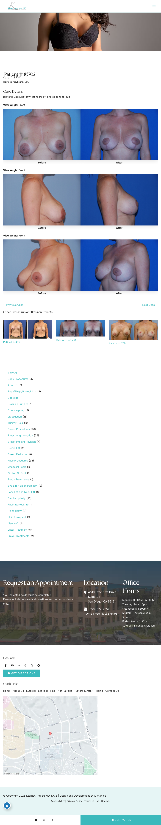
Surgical (31, 690)
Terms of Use (91, 801)
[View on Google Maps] (50, 735)
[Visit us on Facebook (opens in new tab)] (5, 665)
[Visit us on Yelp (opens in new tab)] (25, 665)
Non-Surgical (65, 690)
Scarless (43, 690)
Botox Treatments (18, 479)
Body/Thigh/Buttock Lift (22, 391)
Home (6, 690)
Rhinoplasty (15, 510)
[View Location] (86, 592)
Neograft (13, 523)
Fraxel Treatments (18, 535)
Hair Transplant (17, 517)
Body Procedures (18, 378)
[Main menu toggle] (154, 6)
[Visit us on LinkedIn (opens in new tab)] (18, 665)
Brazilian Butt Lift (18, 404)
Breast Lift (14, 448)
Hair (52, 690)
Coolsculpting (16, 410)
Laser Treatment (17, 529)
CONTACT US (123, 819)
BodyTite (13, 397)
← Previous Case (13, 304)
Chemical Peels (17, 466)
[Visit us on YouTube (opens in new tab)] (12, 665)
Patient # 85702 (20, 74)
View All (12, 372)
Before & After (83, 690)
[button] (21, 673)
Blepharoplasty (17, 498)
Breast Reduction (18, 454)
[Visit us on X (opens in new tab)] (32, 665)
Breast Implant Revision (22, 441)
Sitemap (105, 801)
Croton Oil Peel (17, 473)
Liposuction (15, 416)
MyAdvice (100, 795)
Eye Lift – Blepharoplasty (23, 485)
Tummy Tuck (15, 422)
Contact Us (112, 690)
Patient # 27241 (118, 343)
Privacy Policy (74, 801)
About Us (18, 690)
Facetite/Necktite (18, 504)
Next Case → (150, 304)
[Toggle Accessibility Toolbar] (7, 805)
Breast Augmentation (20, 435)
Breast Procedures (19, 429)
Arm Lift (12, 385)
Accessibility (58, 801)
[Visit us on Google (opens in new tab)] (38, 665)
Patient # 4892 (12, 342)
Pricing (99, 690)
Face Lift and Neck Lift (21, 492)
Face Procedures (18, 460)
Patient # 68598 (66, 340)
